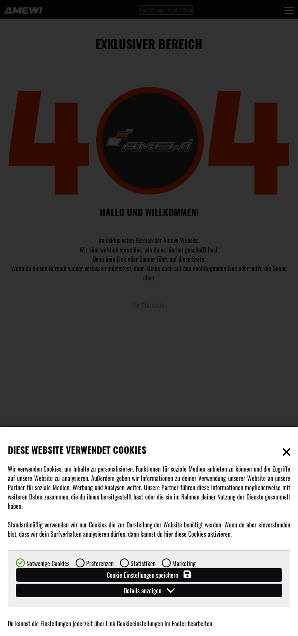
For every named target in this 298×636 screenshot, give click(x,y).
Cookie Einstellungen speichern (143, 575)
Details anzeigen (143, 590)
